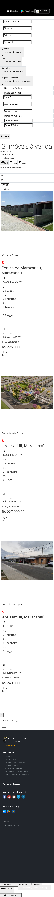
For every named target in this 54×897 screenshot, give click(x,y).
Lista (14, 163)
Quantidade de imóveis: (11, 167)
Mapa (23, 163)
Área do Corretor (12, 825)
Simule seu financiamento (16, 771)
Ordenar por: (6, 151)
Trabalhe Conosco (12, 765)
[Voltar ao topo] (2, 715)
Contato (8, 756)
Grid (6, 163)
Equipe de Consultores (15, 762)
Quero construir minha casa (17, 774)
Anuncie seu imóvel (13, 768)
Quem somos (10, 759)
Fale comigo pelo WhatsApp (35, 887)
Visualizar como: (7, 158)
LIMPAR (5, 136)
